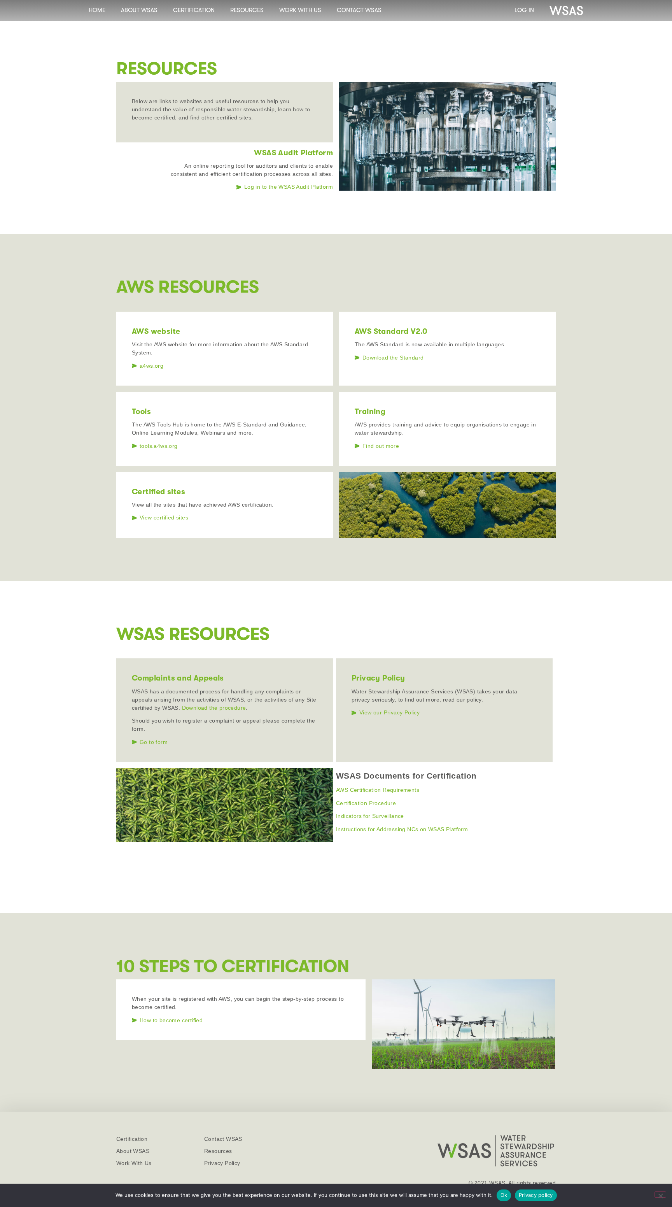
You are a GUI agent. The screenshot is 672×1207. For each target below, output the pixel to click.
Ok (504, 1195)
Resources (247, 10)
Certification (194, 10)
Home (97, 10)
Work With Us (300, 10)
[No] (660, 1194)
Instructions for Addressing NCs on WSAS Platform (402, 829)
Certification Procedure (366, 803)
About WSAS (139, 10)
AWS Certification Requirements (377, 790)
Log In (524, 10)
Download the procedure (214, 708)
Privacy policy (536, 1195)
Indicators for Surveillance (370, 816)
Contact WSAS (359, 10)
